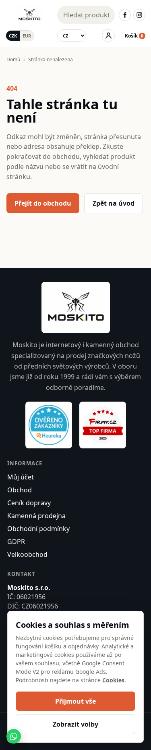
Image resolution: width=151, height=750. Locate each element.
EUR (27, 36)
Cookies (113, 680)
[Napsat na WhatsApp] (13, 736)
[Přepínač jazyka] (71, 35)
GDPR (16, 541)
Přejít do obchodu (42, 203)
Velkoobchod (27, 554)
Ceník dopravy (29, 502)
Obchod (19, 489)
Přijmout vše (75, 701)
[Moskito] (29, 15)
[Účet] (108, 35)
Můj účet (20, 477)
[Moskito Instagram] (139, 15)
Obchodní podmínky (38, 528)
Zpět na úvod (113, 203)
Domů (13, 59)
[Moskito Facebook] (125, 15)
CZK (13, 36)
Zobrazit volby (75, 724)
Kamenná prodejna (36, 515)
